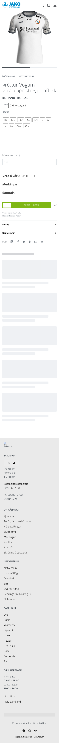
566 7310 (15, 488)
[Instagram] (29, 730)
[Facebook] (23, 730)
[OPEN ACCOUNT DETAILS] (55, 5)
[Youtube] (35, 730)
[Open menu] (26, 5)
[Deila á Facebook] (18, 241)
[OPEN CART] (48, 5)
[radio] (18, 105)
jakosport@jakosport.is (16, 483)
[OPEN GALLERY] (29, 37)
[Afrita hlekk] (41, 241)
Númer (11, 155)
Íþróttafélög (8, 76)
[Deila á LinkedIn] (23, 241)
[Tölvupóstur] (35, 241)
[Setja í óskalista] (55, 205)
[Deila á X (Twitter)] (12, 241)
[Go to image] (16, 67)
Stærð (6, 112)
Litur (5, 104)
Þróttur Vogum (26, 76)
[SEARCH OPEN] (42, 5)
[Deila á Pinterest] (29, 241)
